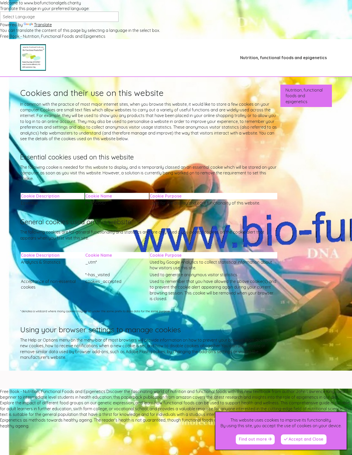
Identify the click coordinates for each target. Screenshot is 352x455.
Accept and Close (305, 439)
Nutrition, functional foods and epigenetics (283, 57)
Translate (43, 24)
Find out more (253, 439)
